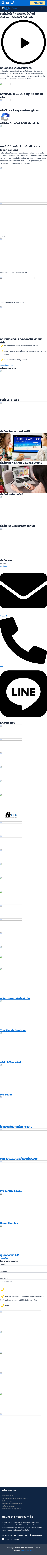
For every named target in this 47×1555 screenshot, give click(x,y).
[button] (37, 3)
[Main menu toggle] (42, 9)
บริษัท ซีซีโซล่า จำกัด (11, 1062)
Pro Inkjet (6, 1094)
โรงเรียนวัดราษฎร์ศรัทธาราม (16, 1127)
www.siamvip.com (27, 1550)
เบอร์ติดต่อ (3, 1271)
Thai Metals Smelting (13, 1030)
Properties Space (11, 1191)
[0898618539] (12, 2)
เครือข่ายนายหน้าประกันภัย (15, 998)
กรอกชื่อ (2, 1264)
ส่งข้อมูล (6, 1286)
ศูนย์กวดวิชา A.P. (9, 1255)
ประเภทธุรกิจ (4, 1278)
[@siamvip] (2, 2)
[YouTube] (7, 2)
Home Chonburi (9, 1223)
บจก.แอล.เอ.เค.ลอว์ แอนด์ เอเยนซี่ (19, 1159)
